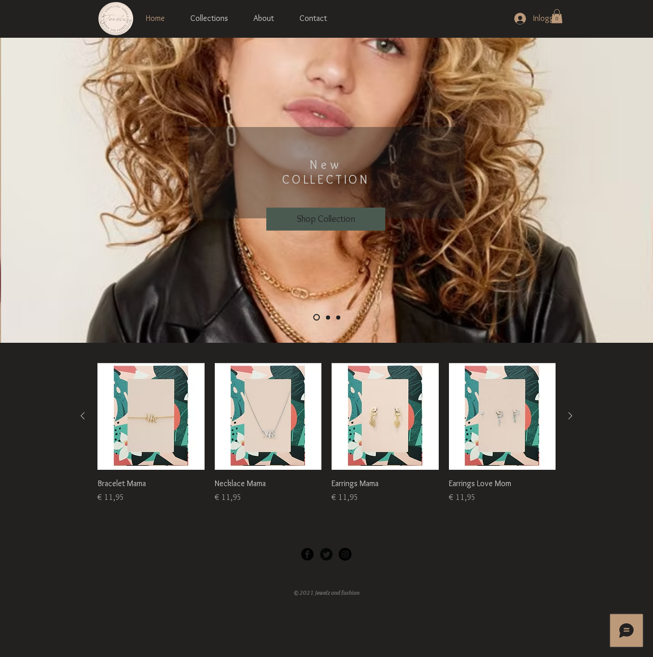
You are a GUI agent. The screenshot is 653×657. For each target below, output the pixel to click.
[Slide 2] (328, 317)
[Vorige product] (83, 416)
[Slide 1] (316, 317)
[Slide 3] (338, 317)
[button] (557, 16)
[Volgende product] (570, 416)
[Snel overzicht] (151, 416)
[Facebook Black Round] (307, 554)
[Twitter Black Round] (326, 554)
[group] (326, 433)
